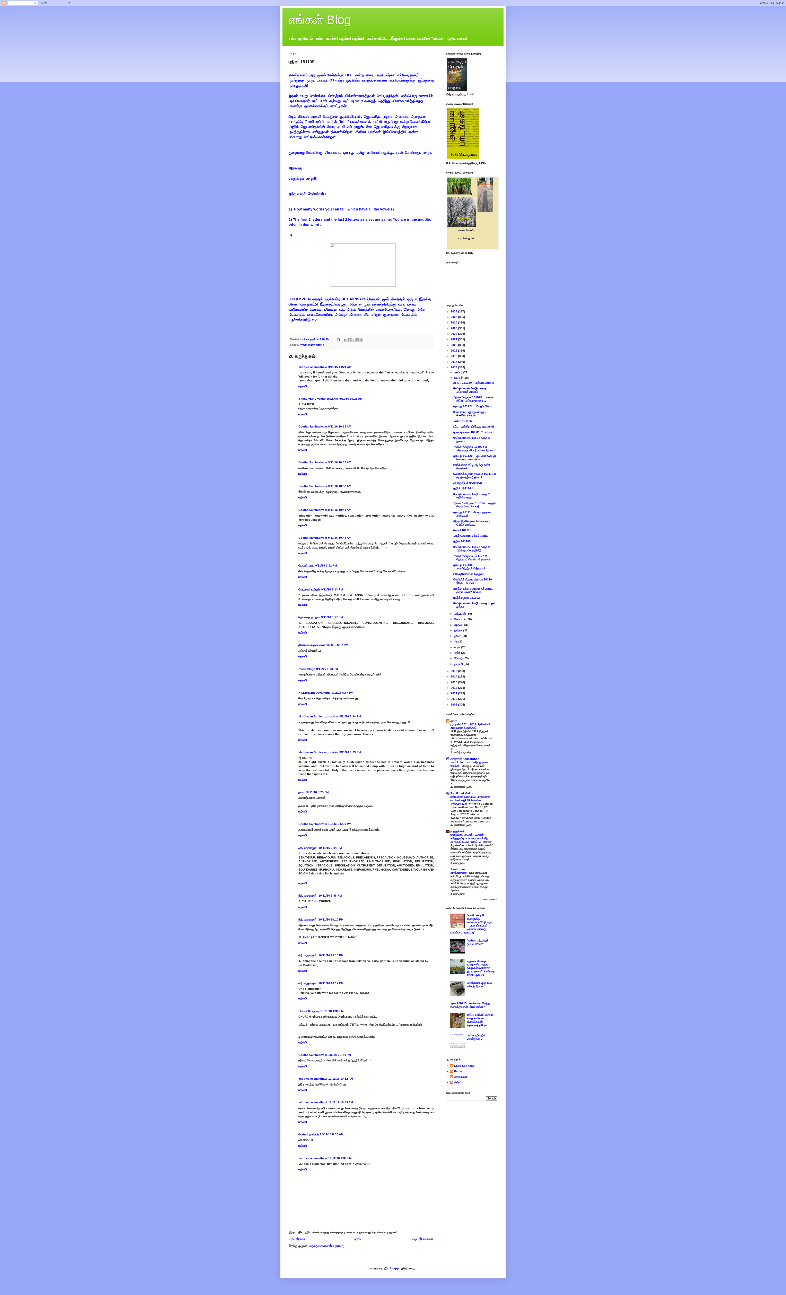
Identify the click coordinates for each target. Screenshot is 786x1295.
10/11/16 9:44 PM (330, 847)
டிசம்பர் (458, 372)
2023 (454, 328)
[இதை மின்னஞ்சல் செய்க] (346, 340)
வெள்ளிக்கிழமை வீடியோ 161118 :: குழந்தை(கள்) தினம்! (474, 475)
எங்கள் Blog (320, 20)
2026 (454, 311)
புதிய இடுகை (298, 1239)
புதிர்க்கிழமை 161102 (466, 597)
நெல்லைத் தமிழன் (309, 589)
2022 (454, 333)
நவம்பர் (458, 377)
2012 (454, 687)
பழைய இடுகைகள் (422, 1239)
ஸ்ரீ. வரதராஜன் (307, 847)
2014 (454, 676)
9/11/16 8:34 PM (350, 716)
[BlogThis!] (350, 340)
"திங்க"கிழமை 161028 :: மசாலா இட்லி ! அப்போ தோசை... (473, 399)
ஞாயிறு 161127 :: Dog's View (472, 406)
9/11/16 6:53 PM (327, 669)
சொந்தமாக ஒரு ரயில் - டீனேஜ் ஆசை (481, 984)
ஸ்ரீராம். (458, 1082)
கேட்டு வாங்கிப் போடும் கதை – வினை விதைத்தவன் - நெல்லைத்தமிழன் (480, 1020)
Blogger (395, 1268)
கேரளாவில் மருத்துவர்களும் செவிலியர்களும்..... (469, 413)
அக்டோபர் (460, 613)
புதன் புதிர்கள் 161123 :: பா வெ (472, 432)
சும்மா (454, 721)
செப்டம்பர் (460, 619)
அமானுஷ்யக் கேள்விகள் (467, 482)
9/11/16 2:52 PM (326, 565)
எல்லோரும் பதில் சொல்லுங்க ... (476, 1037)
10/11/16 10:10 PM (330, 919)
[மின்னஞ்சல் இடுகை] (338, 339)
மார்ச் (457, 652)
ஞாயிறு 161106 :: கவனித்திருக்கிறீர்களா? (469, 566)
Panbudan (458, 869)
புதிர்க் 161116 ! (463, 488)
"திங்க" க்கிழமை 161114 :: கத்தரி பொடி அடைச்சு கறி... (474, 504)
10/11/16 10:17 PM (330, 983)
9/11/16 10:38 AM (339, 486)
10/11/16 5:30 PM (339, 824)
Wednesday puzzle (312, 345)
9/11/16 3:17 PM (332, 617)
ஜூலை (458, 630)
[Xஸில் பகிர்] (353, 340)
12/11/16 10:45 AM (340, 1102)
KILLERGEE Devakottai (314, 692)
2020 (454, 345)
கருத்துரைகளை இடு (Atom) (326, 1245)
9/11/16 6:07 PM (337, 645)
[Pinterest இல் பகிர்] (361, 340)
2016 (454, 367)
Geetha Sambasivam (312, 426)
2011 (454, 693)
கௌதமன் (460, 1076)
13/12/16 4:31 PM (340, 1158)
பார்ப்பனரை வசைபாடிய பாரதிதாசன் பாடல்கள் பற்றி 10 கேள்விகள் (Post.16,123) (470, 800)
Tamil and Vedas (462, 793)
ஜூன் (458, 636)
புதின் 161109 (462, 541)
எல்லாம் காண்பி (490, 899)
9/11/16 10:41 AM (339, 509)
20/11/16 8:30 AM (331, 1134)
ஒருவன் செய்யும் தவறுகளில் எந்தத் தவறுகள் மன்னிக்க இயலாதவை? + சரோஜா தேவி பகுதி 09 (481, 967)
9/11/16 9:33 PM (350, 752)
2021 (454, 339)
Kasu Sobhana (464, 1065)
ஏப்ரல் (457, 647)
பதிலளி (302, 386)
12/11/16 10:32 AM (340, 1078)
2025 (454, 317)
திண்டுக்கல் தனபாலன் (311, 645)
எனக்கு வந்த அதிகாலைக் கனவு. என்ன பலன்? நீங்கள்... (473, 590)
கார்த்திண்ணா (459, 872)
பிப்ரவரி (458, 658)
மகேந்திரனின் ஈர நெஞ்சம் (468, 574)
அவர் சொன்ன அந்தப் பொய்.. (471, 535)
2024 (454, 322)
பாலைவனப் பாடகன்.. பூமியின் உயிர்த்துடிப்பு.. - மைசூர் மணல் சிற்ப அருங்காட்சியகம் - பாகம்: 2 (470, 838)
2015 (454, 671)
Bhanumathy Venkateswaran (318, 398)
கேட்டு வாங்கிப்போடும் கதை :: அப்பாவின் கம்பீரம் (471, 390)
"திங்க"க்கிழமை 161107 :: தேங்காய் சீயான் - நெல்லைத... (473, 557)
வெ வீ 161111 (462, 530)
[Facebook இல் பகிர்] (357, 340)
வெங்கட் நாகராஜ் (308, 1134)
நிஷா (301, 792)
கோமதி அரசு (306, 565)
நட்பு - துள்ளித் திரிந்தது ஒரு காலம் (473, 426)
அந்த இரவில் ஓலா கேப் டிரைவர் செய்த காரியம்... (471, 522)
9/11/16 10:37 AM (339, 462)
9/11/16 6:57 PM (342, 692)
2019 (454, 350)
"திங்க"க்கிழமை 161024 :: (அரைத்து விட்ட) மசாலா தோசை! (474, 448)
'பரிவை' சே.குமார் (308, 1011)
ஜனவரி (459, 664)
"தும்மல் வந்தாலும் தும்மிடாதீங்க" (477, 942)
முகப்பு (358, 1239)
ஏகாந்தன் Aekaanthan (465, 758)
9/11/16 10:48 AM (339, 537)
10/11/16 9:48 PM (330, 895)
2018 (454, 356)
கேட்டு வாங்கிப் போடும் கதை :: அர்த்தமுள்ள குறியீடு (471, 548)
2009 (454, 704)
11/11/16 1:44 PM (339, 1054)
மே (456, 641)
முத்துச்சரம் (457, 831)
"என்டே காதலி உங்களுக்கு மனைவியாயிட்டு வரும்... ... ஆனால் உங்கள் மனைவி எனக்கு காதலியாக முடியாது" (473, 924)
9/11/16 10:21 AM (339, 367)
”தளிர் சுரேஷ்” (306, 669)
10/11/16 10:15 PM (330, 955)
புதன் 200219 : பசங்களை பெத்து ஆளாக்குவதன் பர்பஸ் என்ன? (470, 1005)
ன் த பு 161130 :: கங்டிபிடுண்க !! (473, 382)
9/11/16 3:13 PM (332, 589)
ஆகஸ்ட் (459, 625)
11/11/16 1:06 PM (332, 1011)
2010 (454, 698)
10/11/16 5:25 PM (317, 792)
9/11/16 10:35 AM (339, 426)
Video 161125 (462, 421)
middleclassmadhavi (312, 367)
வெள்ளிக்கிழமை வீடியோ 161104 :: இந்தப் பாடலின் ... (474, 581)
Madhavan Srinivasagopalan (318, 716)
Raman (459, 1071)
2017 (454, 361)
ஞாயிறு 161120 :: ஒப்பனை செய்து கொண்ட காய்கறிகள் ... (474, 457)
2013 (454, 682)
